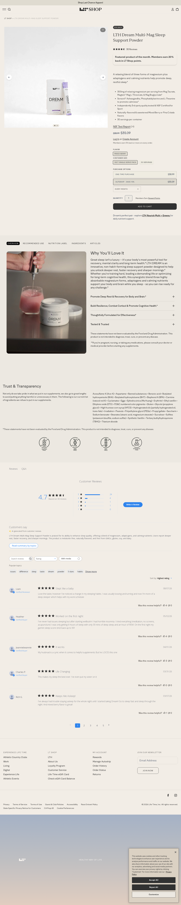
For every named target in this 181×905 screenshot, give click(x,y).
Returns (97, 774)
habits (80, 571)
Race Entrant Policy (89, 804)
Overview (13, 243)
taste (42, 571)
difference (23, 571)
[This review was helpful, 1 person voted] (164, 713)
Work (6, 761)
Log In (116, 139)
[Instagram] (175, 795)
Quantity (118, 198)
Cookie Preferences (65, 808)
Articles (95, 243)
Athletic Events (11, 778)
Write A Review (132, 504)
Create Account (130, 139)
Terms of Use (36, 804)
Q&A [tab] (23, 468)
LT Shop (8, 18)
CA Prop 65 (49, 808)
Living (6, 765)
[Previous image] (9, 77)
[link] (125, 49)
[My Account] (173, 9)
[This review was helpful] (164, 605)
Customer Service (57, 770)
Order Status (99, 770)
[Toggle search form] (9, 9)
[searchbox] (18, 558)
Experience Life (11, 774)
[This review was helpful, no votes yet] (164, 685)
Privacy (6, 804)
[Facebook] (168, 795)
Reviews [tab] (13, 468)
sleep (34, 571)
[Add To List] (103, 30)
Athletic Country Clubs (15, 757)
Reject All (153, 887)
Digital (6, 770)
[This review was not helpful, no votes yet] (169, 605)
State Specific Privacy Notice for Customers (22, 808)
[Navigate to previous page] (71, 725)
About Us (53, 761)
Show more (91, 571)
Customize (154, 894)
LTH (50, 757)
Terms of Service (20, 804)
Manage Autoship (102, 761)
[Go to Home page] (90, 9)
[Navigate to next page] (109, 725)
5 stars (71, 571)
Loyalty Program (56, 765)
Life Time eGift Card (58, 774)
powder (61, 571)
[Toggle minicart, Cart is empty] (177, 9)
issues (13, 571)
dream (51, 571)
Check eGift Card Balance (61, 778)
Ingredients (79, 243)
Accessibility (72, 804)
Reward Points (154, 198)
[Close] (175, 852)
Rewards (97, 757)
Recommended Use (33, 243)
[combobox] (45, 558)
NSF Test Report (123, 126)
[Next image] (103, 77)
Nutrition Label (57, 243)
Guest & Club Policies (54, 804)
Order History (100, 765)
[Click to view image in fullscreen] (56, 77)
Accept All (153, 880)
